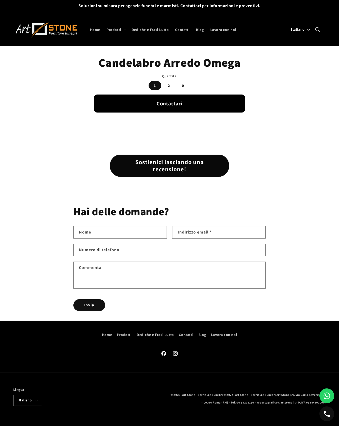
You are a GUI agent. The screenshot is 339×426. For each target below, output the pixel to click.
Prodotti (124, 334)
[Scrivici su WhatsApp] (326, 395)
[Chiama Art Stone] (326, 413)
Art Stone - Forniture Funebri (202, 395)
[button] (115, 29)
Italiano (25, 400)
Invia (89, 304)
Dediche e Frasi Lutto (155, 334)
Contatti (186, 334)
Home (107, 334)
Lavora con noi (224, 334)
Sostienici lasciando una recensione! (169, 165)
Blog (202, 334)
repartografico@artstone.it (276, 402)
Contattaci (169, 103)
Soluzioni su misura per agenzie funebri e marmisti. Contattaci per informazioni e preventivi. (169, 5)
